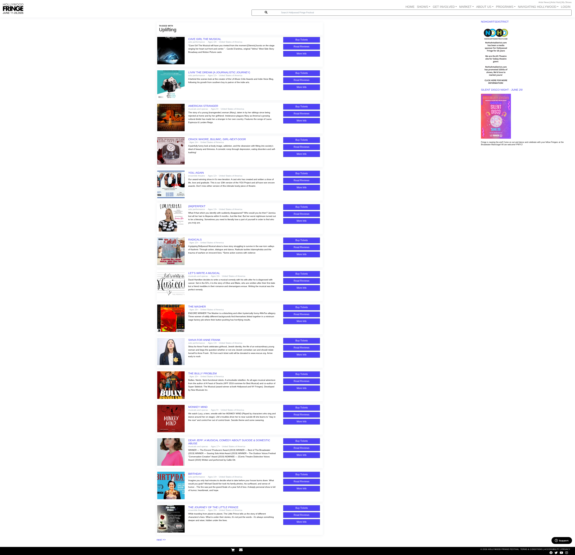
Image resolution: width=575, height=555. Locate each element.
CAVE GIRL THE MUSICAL (204, 39)
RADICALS (195, 239)
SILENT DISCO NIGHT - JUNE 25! (502, 89)
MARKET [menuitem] (465, 6)
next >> (161, 539)
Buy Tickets (301, 39)
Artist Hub (555, 2)
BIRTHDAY (195, 473)
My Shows (567, 2)
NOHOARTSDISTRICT (495, 21)
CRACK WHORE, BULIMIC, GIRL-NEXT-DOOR (217, 139)
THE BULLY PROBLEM (202, 373)
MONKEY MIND (198, 406)
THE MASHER (197, 306)
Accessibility (552, 549)
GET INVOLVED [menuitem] (444, 6)
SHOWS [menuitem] (422, 6)
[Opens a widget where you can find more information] (561, 541)
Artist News (543, 2)
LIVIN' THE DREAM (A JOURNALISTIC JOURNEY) (219, 72)
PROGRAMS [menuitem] (504, 6)
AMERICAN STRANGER (203, 105)
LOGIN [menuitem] (565, 6)
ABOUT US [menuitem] (483, 6)
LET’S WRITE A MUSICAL (204, 273)
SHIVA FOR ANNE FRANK (204, 339)
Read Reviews (301, 46)
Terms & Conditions (531, 549)
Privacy (565, 549)
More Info (302, 53)
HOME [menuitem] (409, 6)
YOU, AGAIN (196, 172)
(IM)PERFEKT (196, 206)
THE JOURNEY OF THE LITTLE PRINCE (213, 507)
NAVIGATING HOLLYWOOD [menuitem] (537, 6)
